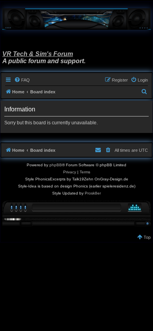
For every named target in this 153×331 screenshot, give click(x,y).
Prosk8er (93, 193)
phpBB (55, 165)
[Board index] (76, 19)
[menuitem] (22, 80)
